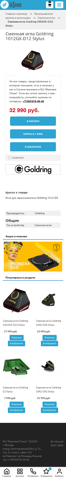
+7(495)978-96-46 (33, 101)
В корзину (17, 337)
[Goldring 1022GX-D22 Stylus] (16, 300)
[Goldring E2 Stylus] (16, 367)
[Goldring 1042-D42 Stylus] (49, 367)
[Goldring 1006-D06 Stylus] (49, 300)
